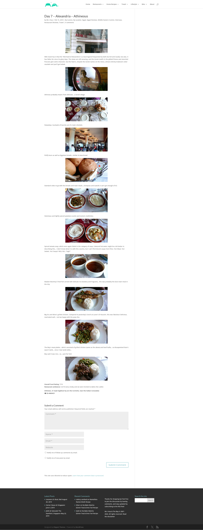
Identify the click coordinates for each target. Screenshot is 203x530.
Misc (143, 4)
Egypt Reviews (92, 20)
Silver (78, 505)
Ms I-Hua (50, 20)
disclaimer (111, 517)
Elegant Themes (59, 527)
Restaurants (97, 4)
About (152, 4)
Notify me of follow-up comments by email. (62, 453)
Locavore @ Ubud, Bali (54, 499)
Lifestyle (134, 4)
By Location (77, 20)
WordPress (80, 527)
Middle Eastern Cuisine (106, 20)
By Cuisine (69, 20)
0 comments (69, 22)
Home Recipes (111, 4)
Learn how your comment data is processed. (88, 476)
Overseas (118, 20)
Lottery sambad (81, 499)
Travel (124, 4)
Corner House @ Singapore (55, 505)
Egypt (84, 20)
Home (88, 4)
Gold (77, 511)
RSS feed (121, 506)
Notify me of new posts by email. (58, 458)
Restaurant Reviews (51, 22)
